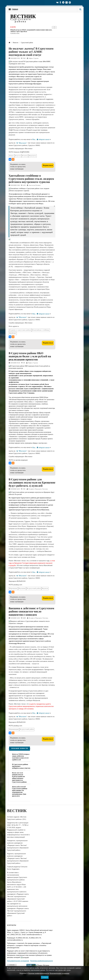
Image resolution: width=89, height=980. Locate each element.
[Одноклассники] (13, 159)
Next (55, 27)
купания (23, 588)
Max (33, 139)
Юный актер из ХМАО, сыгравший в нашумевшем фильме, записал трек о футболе (31, 30)
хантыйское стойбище (41, 330)
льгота (18, 156)
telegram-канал (44, 139)
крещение (13, 588)
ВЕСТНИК (23, 16)
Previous (53, 27)
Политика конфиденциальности (41, 961)
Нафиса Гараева (33, 58)
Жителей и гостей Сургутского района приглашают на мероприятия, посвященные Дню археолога (19, 791)
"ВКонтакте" (22, 143)
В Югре (13, 27)
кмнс (12, 156)
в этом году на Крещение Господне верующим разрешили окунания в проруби (32, 563)
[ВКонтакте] (10, 159)
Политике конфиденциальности (38, 973)
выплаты (33, 156)
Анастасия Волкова (34, 185)
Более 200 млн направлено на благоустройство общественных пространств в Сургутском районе (19, 777)
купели (45, 588)
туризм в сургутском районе (20, 330)
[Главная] (9, 43)
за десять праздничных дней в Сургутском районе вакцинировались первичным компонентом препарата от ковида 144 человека (31, 706)
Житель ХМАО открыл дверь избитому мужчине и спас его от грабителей (20, 757)
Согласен (45, 977)
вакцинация (14, 729)
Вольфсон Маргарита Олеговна (38, 489)
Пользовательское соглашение (18, 961)
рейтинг (13, 333)
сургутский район (34, 588)
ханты (25, 156)
